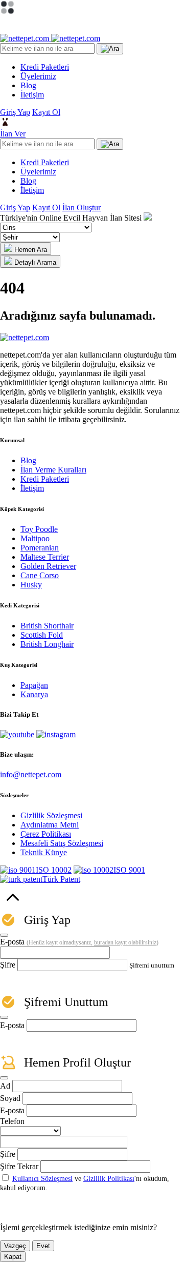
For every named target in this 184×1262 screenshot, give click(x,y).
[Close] (4, 935)
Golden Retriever (48, 566)
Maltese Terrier (44, 557)
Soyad (10, 1098)
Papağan (34, 685)
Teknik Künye (43, 852)
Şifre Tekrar (19, 1166)
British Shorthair (47, 625)
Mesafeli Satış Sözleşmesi (61, 843)
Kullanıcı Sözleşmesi (42, 1178)
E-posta (79, 941)
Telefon (12, 1121)
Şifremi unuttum (151, 965)
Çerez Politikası (45, 834)
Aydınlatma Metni (49, 824)
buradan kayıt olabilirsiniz (125, 942)
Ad (5, 1085)
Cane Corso (39, 575)
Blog (28, 460)
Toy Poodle (39, 529)
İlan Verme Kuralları (53, 469)
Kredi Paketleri (44, 479)
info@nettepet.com (30, 774)
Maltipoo (35, 538)
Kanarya (34, 694)
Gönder (38, 1042)
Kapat (12, 1256)
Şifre (7, 964)
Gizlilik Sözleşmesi (51, 815)
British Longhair (47, 644)
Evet (43, 1246)
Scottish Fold (41, 634)
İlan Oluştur (81, 207)
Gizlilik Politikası (108, 1178)
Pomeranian (39, 547)
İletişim (32, 488)
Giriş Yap (15, 112)
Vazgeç (15, 1246)
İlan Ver (13, 133)
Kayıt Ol (46, 112)
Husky (31, 584)
